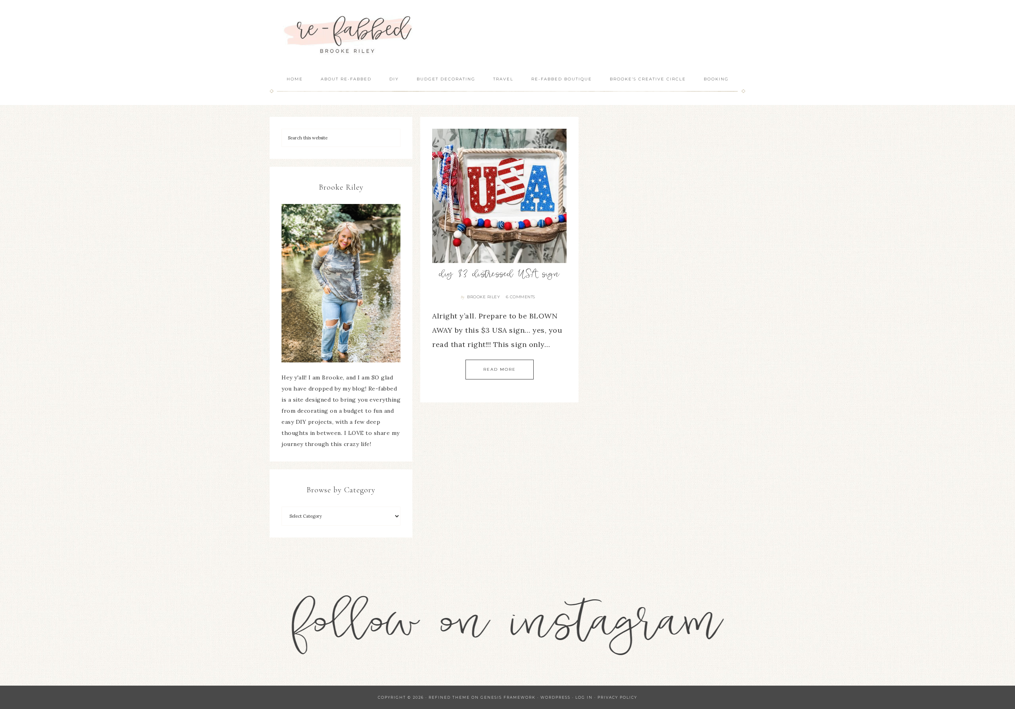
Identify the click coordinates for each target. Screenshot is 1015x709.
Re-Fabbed (349, 34)
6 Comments (520, 296)
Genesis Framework (508, 697)
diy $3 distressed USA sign (499, 275)
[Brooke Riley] (341, 283)
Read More (499, 369)
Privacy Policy (617, 697)
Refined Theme (449, 697)
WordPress (555, 697)
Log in (584, 697)
